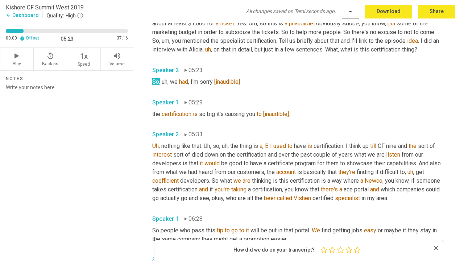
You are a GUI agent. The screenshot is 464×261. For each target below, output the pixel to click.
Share (437, 11)
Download (389, 11)
